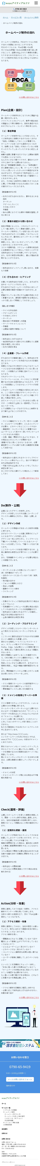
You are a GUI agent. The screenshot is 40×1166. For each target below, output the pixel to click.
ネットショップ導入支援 (11, 1122)
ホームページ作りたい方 (12, 1114)
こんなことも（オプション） (14, 1118)
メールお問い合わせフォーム (20, 1079)
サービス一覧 (6, 1108)
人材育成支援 (7, 1125)
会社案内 (4, 1129)
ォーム (14, 1142)
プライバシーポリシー (8, 1162)
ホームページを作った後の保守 (15, 1116)
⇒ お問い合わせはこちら (29, 97)
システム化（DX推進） (10, 1110)
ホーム (5, 17)
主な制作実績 (9, 1120)
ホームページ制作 (9, 1112)
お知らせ (4, 1133)
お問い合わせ (6, 1142)
